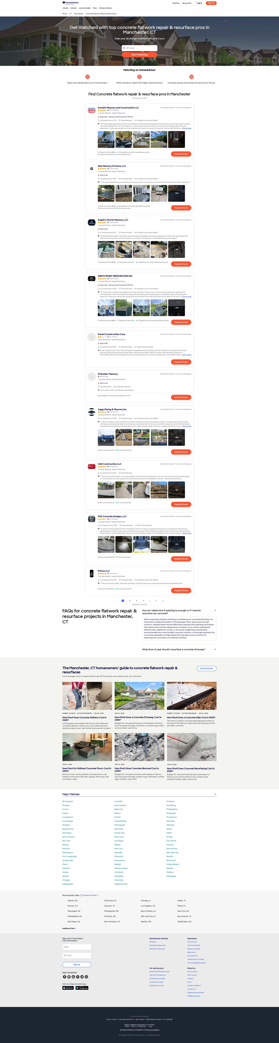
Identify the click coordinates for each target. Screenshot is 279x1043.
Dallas (169, 833)
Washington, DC (184, 921)
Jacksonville (67, 860)
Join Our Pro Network (158, 975)
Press (189, 982)
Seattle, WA (146, 921)
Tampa (65, 872)
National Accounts (157, 986)
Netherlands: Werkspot (154, 1019)
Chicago (66, 880)
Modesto (66, 825)
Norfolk (169, 856)
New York (118, 848)
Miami (65, 864)
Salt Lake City (172, 852)
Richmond (170, 860)
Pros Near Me (192, 956)
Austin (169, 829)
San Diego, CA (74, 921)
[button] (106, 139)
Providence (171, 817)
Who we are (192, 975)
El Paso (169, 837)
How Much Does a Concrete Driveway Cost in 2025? (138, 718)
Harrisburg (171, 805)
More (95, 8)
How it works (192, 972)
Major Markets (70, 794)
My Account (192, 942)
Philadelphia (171, 809)
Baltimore (118, 809)
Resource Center (193, 949)
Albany (117, 845)
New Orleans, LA (148, 911)
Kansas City (119, 833)
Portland (170, 801)
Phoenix (66, 805)
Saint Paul (118, 829)
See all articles (206, 668)
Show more (187, 128)
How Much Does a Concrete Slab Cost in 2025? (191, 717)
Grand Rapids (120, 821)
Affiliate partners (193, 996)
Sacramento (67, 829)
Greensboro (119, 860)
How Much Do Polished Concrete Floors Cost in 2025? (86, 769)
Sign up (77, 964)
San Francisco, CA (112, 921)
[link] (139, 110)
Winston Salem (121, 868)
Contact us (191, 989)
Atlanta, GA (73, 900)
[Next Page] (163, 600)
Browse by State (89, 895)
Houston (170, 845)
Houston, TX (109, 906)
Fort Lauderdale (69, 856)
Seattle (169, 868)
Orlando (66, 868)
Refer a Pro (191, 952)
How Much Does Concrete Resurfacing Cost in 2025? (191, 769)
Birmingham (67, 801)
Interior (65, 8)
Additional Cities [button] (68, 928)
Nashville (170, 825)
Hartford (66, 848)
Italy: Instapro (140, 1019)
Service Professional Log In (160, 972)
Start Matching (140, 54)
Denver (65, 845)
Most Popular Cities (70, 895)
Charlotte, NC (110, 900)
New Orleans (120, 805)
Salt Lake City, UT (148, 916)
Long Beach (67, 817)
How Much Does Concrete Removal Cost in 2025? (137, 769)
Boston (117, 813)
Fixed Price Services (157, 949)
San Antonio (171, 848)
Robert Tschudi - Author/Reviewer (77, 713)
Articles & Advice (105, 8)
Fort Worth (171, 841)
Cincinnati (118, 872)
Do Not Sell (141, 1025)
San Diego (66, 833)
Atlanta (65, 876)
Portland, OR (110, 916)
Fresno (65, 813)
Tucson (65, 809)
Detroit (117, 817)
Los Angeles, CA (148, 906)
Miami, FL (181, 906)
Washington (67, 852)
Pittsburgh (171, 813)
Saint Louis (119, 837)
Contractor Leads (156, 982)
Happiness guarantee (195, 993)
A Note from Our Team (195, 959)
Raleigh (117, 864)
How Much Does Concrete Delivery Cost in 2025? (84, 718)
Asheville (118, 852)
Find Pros (153, 942)
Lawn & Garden (85, 8)
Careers (190, 979)
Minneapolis (119, 825)
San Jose (66, 841)
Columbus (118, 880)
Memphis (170, 821)
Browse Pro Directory (158, 945)
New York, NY (183, 911)
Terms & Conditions (152, 1030)
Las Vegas (118, 841)
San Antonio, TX (184, 916)
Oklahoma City (121, 884)
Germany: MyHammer (126, 1019)
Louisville (118, 801)
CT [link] (70, 14)
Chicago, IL (146, 900)
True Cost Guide (193, 945)
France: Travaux (111, 1019)
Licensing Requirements (196, 963)
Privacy (126, 1025)
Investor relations (194, 986)
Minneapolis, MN (111, 911)
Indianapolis (67, 884)
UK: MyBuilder (168, 1019)
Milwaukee (171, 876)
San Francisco (68, 837)
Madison (170, 872)
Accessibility (150, 1025)
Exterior (74, 8)
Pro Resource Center (157, 979)
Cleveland (118, 876)
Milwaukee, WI (74, 911)
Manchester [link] (78, 14)
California (133, 1025)
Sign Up (211, 3)
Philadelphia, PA (75, 916)
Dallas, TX (181, 900)
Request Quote (181, 154)
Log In (199, 3)
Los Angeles (67, 821)
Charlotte (118, 856)
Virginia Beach (172, 864)
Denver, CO (73, 906)
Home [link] (64, 14)
